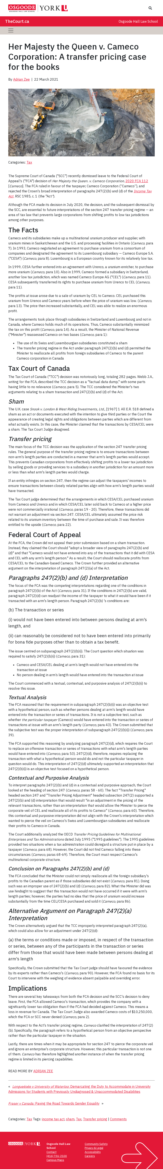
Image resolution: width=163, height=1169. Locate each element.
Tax (29, 162)
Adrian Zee (21, 79)
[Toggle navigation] (11, 30)
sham (70, 1119)
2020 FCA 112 (136, 181)
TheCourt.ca (17, 21)
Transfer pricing (95, 1119)
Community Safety (96, 1144)
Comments (118, 1119)
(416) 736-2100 (56, 1156)
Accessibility (93, 1152)
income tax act (53, 1119)
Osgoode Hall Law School (138, 21)
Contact (51, 1152)
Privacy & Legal (94, 1148)
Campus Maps (55, 1160)
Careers (90, 1156)
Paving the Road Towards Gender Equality (54, 1103)
